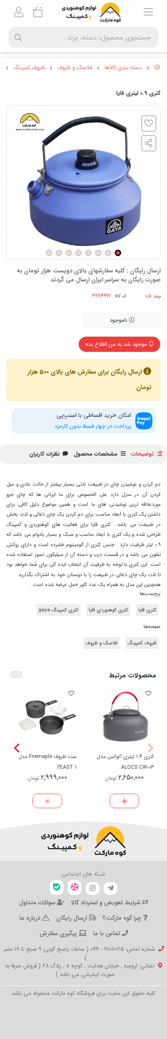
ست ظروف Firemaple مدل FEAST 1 (47, 761)
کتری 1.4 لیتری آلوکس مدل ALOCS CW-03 (125, 761)
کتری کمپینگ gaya (58, 610)
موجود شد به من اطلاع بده (117, 344)
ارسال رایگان (72, 918)
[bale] (56, 887)
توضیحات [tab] (142, 454)
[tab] (44, 454)
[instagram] (92, 888)
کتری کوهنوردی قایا (108, 610)
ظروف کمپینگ (29, 67)
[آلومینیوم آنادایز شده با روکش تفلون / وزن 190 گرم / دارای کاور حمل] (124, 717)
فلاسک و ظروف (74, 67)
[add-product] (124, 801)
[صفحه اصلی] (157, 68)
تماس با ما (107, 933)
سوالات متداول (38, 902)
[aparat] (74, 887)
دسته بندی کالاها (123, 67)
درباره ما (30, 918)
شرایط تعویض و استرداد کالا (106, 902)
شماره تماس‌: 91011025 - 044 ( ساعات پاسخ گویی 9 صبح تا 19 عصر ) (79, 953)
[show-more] (47, 801)
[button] (150, 747)
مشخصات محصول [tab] (95, 454)
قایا (148, 296)
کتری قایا (147, 610)
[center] (18, 37)
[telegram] (110, 888)
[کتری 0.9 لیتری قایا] (83, 841)
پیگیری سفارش (59, 933)
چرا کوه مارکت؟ (123, 918)
